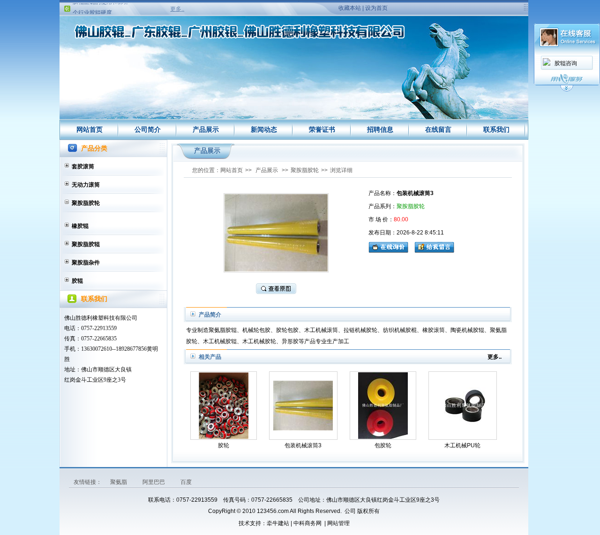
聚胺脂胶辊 (86, 244)
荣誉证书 (322, 129)
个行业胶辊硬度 (92, 8)
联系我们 (496, 129)
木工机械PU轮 (462, 445)
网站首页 (89, 129)
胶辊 (77, 281)
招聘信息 (380, 129)
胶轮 (223, 445)
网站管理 (338, 523)
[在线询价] (390, 246)
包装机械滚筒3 (303, 445)
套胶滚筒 (83, 166)
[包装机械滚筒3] (303, 405)
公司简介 (148, 129)
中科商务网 (307, 523)
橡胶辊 (80, 226)
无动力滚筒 (86, 184)
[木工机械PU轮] (463, 405)
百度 (186, 482)
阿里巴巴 (154, 482)
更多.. (177, 9)
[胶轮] (223, 405)
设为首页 (376, 8)
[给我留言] (434, 246)
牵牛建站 (278, 523)
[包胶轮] (382, 405)
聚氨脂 (119, 482)
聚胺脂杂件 (86, 262)
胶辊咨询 (566, 63)
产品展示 (206, 129)
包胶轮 (383, 445)
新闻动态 (264, 129)
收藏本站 (349, 8)
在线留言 (438, 129)
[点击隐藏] (566, 90)
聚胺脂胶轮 (86, 203)
